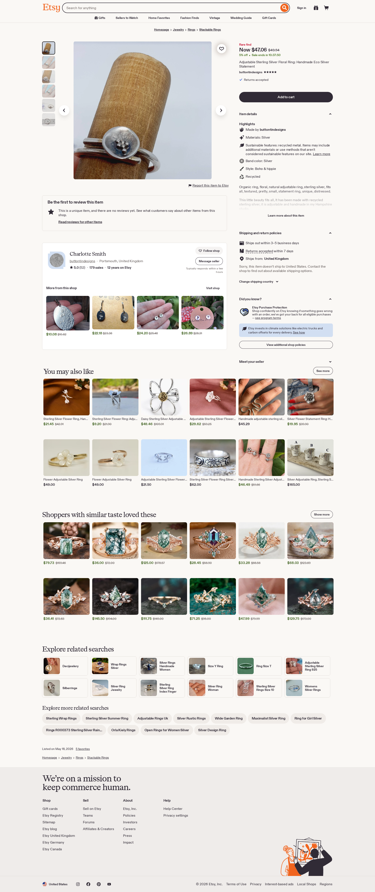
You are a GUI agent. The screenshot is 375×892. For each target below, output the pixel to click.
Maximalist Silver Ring (270, 720)
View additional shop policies (286, 345)
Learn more (321, 154)
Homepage (161, 29)
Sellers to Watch (127, 18)
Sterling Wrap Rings (63, 720)
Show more (322, 514)
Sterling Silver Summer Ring (109, 720)
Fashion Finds (189, 18)
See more (323, 371)
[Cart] (326, 8)
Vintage (214, 18)
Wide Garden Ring (231, 720)
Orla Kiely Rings (125, 731)
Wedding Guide (241, 18)
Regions (326, 884)
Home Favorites (159, 18)
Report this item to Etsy (210, 185)
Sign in (301, 8)
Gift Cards (269, 18)
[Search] (284, 8)
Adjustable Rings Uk (154, 720)
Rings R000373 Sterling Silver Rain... (76, 731)
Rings (191, 29)
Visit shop (213, 288)
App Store (57, 863)
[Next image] (221, 110)
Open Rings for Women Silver (169, 731)
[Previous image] (64, 110)
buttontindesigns (250, 72)
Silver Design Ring (214, 731)
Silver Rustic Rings (193, 720)
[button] (209, 261)
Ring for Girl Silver (310, 720)
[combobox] (170, 8)
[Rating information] (71, 267)
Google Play (90, 863)
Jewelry (178, 29)
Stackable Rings (210, 29)
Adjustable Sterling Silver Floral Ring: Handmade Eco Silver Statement (284, 64)
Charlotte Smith (88, 254)
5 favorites (83, 749)
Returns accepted (259, 251)
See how (299, 332)
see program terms (268, 318)
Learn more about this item (286, 215)
